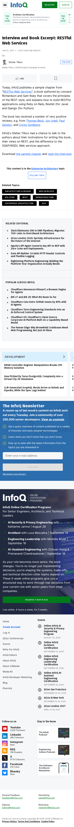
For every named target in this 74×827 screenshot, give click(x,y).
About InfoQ (9, 660)
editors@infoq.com (11, 807)
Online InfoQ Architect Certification (51, 645)
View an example (52, 419)
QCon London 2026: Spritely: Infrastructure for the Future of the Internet (37, 239)
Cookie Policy (48, 821)
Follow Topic (37, 175)
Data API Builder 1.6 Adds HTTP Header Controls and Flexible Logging (38, 255)
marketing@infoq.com (49, 807)
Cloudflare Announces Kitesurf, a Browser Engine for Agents (38, 291)
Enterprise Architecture (44, 168)
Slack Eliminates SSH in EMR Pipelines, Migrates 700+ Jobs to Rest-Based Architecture (37, 232)
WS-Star (9, 197)
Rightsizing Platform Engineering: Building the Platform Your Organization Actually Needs (37, 262)
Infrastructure (45, 197)
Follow (66, 62)
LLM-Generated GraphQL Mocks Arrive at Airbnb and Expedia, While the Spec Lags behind (34, 389)
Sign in (65, 5)
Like (22, 78)
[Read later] (56, 78)
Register (50, 5)
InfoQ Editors (10, 655)
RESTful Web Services (17, 91)
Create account (11, 627)
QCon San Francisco (55, 689)
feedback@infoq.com (12, 798)
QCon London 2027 (55, 706)
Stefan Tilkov (16, 62)
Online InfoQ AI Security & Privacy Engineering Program (54, 630)
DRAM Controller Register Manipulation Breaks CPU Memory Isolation (33, 366)
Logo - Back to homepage (19, 4)
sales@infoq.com (47, 798)
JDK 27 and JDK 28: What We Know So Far (33, 297)
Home (6, 621)
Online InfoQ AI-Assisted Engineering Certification (53, 677)
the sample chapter (28, 154)
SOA (44, 203)
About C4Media (11, 666)
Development (15, 356)
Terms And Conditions (29, 821)
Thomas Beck (35, 120)
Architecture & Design (18, 191)
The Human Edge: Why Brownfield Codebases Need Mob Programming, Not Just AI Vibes (39, 329)
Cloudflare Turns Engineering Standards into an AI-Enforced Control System (38, 311)
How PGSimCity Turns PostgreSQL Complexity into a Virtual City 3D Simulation (33, 378)
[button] (33, 467)
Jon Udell (51, 120)
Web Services (46, 191)
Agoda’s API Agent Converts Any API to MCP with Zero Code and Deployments (38, 247)
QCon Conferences (13, 638)
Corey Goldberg (29, 125)
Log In (6, 632)
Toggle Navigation (5, 5)
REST (25, 197)
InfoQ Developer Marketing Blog (17, 680)
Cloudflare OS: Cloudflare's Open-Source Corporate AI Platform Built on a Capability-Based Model (39, 320)
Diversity (7, 688)
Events (6, 643)
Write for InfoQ (11, 649)
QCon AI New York (54, 697)
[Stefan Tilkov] (4, 62)
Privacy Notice (9, 821)
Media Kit (8, 671)
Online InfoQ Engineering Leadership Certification (51, 660)
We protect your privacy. (14, 474)
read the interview (59, 154)
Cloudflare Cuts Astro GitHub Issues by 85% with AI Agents (38, 303)
